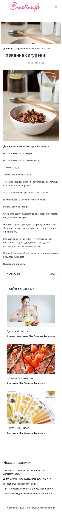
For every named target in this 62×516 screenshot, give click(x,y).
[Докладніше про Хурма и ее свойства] (31, 358)
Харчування (22, 336)
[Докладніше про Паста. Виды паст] (31, 407)
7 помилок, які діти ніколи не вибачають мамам (27, 493)
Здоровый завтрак (18, 331)
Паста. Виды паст (18, 428)
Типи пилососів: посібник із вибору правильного (28, 489)
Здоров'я (11, 336)
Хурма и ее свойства (20, 378)
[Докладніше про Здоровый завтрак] (31, 311)
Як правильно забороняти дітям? (20, 484)
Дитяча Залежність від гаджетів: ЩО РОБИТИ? (27, 479)
